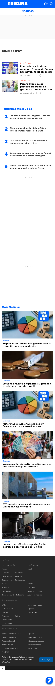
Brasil (30, 569)
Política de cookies (34, 645)
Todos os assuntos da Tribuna (13, 595)
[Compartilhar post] (40, 75)
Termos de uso (7, 645)
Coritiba (17, 616)
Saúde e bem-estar (35, 591)
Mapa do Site (32, 648)
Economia (5, 587)
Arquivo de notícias (35, 595)
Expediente (32, 634)
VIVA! (4, 605)
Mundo (4, 584)
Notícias (27, 11)
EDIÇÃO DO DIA (7, 609)
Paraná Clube (7, 620)
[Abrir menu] (3, 4)
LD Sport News (33, 612)
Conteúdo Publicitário (10, 648)
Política (30, 584)
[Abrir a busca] (51, 4)
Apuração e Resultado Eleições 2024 (20, 576)
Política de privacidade (36, 641)
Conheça (46, 659)
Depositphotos (7, 624)
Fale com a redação (9, 637)
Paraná (4, 569)
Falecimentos (7, 591)
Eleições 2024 (33, 565)
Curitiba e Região (8, 565)
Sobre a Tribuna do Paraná (11, 634)
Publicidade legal (8, 641)
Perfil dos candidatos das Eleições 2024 (7, 576)
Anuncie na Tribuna (35, 637)
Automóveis (32, 587)
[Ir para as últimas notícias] (46, 4)
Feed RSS (5, 652)
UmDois (5, 612)
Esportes (31, 609)
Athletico (5, 616)
